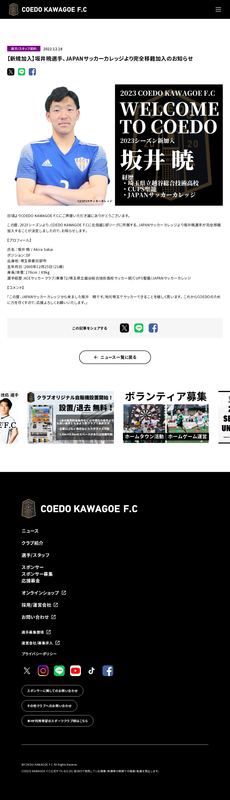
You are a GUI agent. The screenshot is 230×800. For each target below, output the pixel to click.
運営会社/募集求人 (37, 643)
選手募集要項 (33, 632)
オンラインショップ (40, 592)
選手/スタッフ (35, 555)
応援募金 (31, 580)
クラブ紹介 (32, 543)
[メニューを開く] (218, 9)
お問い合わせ (35, 617)
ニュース (30, 530)
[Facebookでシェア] (32, 71)
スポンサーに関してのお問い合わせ (52, 690)
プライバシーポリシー (39, 653)
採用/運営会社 (36, 605)
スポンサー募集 (37, 574)
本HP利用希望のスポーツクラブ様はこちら (57, 720)
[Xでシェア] (10, 71)
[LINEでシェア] (21, 71)
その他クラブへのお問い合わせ (49, 705)
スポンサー (33, 567)
